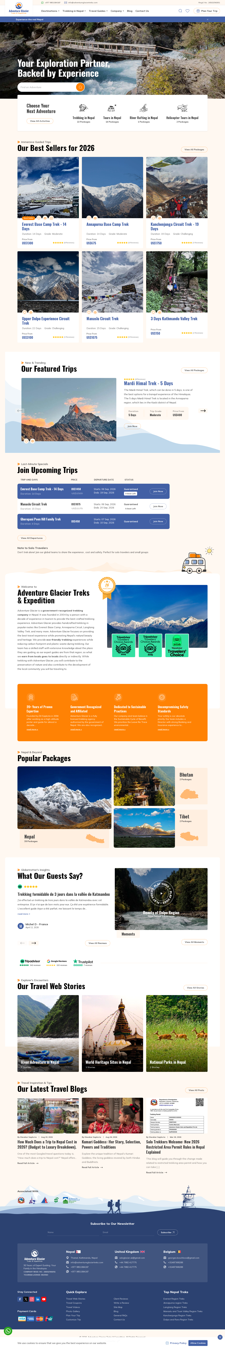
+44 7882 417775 (128, 1262)
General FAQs (120, 1315)
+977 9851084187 (80, 1267)
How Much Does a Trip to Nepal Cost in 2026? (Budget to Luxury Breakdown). (47, 1144)
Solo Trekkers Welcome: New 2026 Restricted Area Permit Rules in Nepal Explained (175, 1147)
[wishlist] (187, 11)
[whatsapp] (8, 1331)
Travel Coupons (74, 1303)
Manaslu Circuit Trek (102, 318)
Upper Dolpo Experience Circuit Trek (46, 321)
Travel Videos (73, 1307)
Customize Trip (73, 1319)
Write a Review (121, 1303)
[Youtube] (43, 1299)
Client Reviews (121, 1298)
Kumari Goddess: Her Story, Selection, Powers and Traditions (111, 1144)
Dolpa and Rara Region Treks (178, 1319)
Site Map (118, 1307)
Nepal (29, 836)
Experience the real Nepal (29, 19)
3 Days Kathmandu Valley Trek (174, 318)
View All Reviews (98, 943)
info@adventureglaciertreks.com (87, 1262)
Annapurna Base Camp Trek (107, 224)
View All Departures (32, 538)
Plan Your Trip (209, 10)
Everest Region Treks (173, 1298)
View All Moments (194, 942)
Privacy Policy (178, 1343)
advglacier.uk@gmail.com (132, 1257)
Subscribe (166, 1232)
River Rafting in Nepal (144, 117)
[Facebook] (19, 1299)
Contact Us (142, 10)
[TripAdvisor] (30, 961)
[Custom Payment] (39, 1319)
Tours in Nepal (112, 117)
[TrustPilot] (83, 961)
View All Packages (194, 149)
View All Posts (196, 1090)
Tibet (184, 816)
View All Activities (40, 121)
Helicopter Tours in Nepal (182, 117)
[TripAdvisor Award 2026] (176, 645)
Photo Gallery (73, 1311)
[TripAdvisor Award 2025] (150, 645)
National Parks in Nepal (168, 1062)
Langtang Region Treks (175, 1307)
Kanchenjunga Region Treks (177, 1315)
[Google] (57, 961)
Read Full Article (26, 1163)
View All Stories (195, 987)
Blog (129, 10)
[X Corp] (25, 1299)
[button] (207, 19)
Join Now (132, 426)
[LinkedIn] (37, 1299)
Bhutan (186, 774)
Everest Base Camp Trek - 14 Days (44, 226)
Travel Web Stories (75, 1298)
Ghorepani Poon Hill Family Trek (41, 519)
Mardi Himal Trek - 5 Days (148, 383)
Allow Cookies (198, 1343)
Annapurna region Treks (175, 1303)
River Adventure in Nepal (40, 1062)
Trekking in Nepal (84, 117)
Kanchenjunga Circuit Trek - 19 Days (175, 226)
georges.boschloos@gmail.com (183, 1257)
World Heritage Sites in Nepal (108, 1062)
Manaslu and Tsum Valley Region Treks (182, 1311)
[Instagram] (31, 1299)
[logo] (43, 1256)
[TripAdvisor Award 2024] (123, 645)
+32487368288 (175, 1262)
